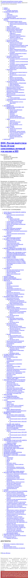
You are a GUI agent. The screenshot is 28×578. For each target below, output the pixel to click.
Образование (10, 457)
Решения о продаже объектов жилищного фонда (17, 348)
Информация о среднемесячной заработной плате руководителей (18, 67)
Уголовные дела (14, 115)
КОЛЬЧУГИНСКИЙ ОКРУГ (11, 11)
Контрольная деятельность (13, 292)
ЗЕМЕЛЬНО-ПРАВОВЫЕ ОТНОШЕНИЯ (14, 379)
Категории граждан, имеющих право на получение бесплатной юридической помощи (17, 497)
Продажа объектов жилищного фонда (16, 346)
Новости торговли (11, 272)
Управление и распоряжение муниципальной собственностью (18, 301)
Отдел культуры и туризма (16, 38)
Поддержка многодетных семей (15, 388)
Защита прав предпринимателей (15, 244)
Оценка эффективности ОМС (14, 222)
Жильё (8, 460)
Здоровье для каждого (12, 10)
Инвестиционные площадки (14, 237)
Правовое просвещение (16, 116)
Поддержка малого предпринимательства (12, 324)
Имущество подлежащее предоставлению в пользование (18, 327)
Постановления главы (12, 15)
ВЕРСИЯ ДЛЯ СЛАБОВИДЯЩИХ (11, 209)
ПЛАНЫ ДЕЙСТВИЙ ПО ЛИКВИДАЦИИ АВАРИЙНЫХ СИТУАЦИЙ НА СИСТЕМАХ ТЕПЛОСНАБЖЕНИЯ (15, 426)
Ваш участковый (14, 123)
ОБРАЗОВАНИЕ (8, 394)
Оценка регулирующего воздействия (16, 224)
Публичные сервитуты (12, 383)
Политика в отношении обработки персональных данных (15, 90)
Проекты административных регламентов (14, 548)
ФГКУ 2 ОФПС (11, 127)
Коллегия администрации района (15, 87)
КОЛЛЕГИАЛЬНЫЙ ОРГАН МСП (16, 253)
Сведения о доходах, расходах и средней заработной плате (15, 56)
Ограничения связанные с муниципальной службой (13, 477)
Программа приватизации (16, 318)
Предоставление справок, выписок (15, 471)
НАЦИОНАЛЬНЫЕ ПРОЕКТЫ (12, 229)
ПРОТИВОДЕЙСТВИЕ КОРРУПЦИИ (14, 472)
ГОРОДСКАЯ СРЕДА (9, 449)
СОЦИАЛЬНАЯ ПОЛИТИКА (11, 447)
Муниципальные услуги (10, 546)
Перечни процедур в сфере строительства (13, 367)
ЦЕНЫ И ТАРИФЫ (9, 276)
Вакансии (12, 48)
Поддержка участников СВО (14, 393)
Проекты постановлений (16, 77)
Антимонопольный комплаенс (17, 80)
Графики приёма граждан (13, 28)
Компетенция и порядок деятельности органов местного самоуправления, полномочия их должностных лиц (16, 511)
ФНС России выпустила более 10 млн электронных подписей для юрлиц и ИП (14, 147)
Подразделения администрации (15, 29)
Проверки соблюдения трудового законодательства (18, 54)
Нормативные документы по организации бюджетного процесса (16, 289)
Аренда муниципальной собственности (17, 308)
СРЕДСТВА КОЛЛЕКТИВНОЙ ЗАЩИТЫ (15, 212)
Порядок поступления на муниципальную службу (16, 43)
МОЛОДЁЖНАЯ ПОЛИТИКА (11, 397)
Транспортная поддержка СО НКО (15, 260)
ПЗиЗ (8, 362)
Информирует (13, 112)
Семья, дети (10, 459)
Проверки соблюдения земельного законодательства (15, 93)
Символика (9, 14)
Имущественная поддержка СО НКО (16, 261)
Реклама (9, 334)
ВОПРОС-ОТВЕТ (11, 256)
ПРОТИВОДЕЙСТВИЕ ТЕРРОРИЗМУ (14, 448)
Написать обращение (15, 85)
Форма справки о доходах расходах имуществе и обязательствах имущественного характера (15, 483)
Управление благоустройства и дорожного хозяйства (17, 36)
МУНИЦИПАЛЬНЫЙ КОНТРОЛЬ (13, 452)
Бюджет (9, 284)
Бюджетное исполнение (13, 286)
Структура (12, 120)
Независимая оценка (12, 396)
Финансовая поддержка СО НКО (15, 259)
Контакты (9, 267)
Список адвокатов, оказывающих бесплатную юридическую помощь (15, 493)
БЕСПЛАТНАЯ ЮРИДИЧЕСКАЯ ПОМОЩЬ (15, 491)
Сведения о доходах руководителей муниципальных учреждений (19, 65)
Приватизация (10, 316)
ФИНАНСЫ (7, 280)
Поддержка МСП (11, 247)
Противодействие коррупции (17, 117)
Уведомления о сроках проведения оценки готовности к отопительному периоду (16, 416)
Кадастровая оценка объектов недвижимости (14, 343)
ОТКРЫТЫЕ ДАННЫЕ (10, 451)
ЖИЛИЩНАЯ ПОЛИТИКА (11, 453)
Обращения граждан (12, 81)
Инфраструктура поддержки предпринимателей (14, 241)
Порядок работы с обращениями (18, 83)
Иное (8, 461)
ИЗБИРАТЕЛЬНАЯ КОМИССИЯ (15, 107)
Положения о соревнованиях (14, 406)
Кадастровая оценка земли (13, 385)
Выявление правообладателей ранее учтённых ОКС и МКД (16, 378)
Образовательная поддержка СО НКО (16, 263)
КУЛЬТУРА (6, 408)
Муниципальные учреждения (14, 30)
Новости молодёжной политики (15, 398)
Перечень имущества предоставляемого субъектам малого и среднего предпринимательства (17, 331)
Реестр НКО (10, 264)
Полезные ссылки (11, 374)
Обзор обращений (14, 84)
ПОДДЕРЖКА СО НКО (10, 257)
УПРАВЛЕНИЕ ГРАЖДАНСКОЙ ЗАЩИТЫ (15, 440)
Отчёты (8, 104)
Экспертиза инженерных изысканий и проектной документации (16, 369)
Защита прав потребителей (13, 273)
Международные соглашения (14, 228)
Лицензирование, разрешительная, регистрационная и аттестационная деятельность (16, 468)
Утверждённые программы (16, 220)
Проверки (12, 113)
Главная (6, 7)
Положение (9, 283)
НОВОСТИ (7, 9)
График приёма (13, 111)
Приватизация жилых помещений (15, 341)
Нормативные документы (13, 299)
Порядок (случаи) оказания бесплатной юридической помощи (17, 500)
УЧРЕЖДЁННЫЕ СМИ (10, 444)
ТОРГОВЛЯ (7, 268)
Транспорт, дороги (11, 463)
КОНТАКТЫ (7, 139)
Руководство (13, 130)
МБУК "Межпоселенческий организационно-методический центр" (16, 410)
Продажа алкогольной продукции (15, 269)
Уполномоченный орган (13, 298)
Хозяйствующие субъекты (13, 307)
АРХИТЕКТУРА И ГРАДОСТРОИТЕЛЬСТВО (11, 356)
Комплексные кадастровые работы (15, 392)
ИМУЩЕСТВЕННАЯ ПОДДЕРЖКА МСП (15, 248)
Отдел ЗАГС (10, 100)
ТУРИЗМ (6, 489)
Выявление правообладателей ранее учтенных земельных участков (16, 390)
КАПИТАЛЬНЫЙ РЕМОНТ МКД (12, 445)
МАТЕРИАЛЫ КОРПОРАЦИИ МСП (16, 255)
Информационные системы (14, 88)
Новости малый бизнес (12, 245)
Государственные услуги (16, 124)
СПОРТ (6, 400)
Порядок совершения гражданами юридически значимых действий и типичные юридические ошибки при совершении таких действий (16, 526)
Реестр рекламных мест (16, 335)
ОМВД (8, 119)
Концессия (9, 345)
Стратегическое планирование (14, 221)
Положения (9, 375)
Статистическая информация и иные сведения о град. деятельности (16, 372)
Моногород (9, 227)
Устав (8, 13)
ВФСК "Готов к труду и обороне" (15, 405)
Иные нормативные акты (16, 303)
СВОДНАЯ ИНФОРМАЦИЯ (14, 437)
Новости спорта (11, 401)
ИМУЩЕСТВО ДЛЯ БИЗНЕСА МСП (16, 252)
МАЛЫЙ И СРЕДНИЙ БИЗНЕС (12, 239)
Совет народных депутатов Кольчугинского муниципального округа (15, 536)
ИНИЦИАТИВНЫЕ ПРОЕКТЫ (12, 534)
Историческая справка (15, 135)
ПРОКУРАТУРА (11, 108)
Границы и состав (11, 17)
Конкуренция (10, 225)
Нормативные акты (12, 69)
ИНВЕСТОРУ (7, 236)
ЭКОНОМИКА (8, 213)
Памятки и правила (12, 443)
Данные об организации (16, 128)
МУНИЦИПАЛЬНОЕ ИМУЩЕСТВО (13, 296)
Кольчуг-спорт (10, 404)
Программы (10, 217)
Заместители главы (11, 26)
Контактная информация (16, 109)
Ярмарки (9, 275)
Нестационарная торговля (13, 271)
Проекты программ (14, 218)
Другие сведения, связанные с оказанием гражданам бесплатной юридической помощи (15, 531)
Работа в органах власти (13, 41)
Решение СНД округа (12, 538)
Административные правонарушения (16, 99)
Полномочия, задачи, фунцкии (17, 131)
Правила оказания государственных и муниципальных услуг (16, 514)
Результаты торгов (14, 315)
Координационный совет (13, 243)
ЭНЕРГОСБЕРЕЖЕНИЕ (10, 277)
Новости (12, 125)
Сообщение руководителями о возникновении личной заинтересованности (14, 487)
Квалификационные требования (18, 46)
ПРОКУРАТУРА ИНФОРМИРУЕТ (13, 279)
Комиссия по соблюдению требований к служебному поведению (17, 474)
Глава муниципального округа (14, 21)
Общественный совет (15, 121)
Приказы (9, 291)
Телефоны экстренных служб (14, 441)
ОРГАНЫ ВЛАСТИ (9, 105)
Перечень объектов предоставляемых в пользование (18, 310)
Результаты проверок (12, 40)
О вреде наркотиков (15, 97)
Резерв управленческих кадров (17, 49)
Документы (9, 287)
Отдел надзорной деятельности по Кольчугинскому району (17, 133)
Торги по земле (10, 386)
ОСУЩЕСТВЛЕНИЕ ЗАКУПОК (12, 354)
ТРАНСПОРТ (7, 439)
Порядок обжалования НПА (17, 79)
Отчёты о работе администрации (18, 22)
